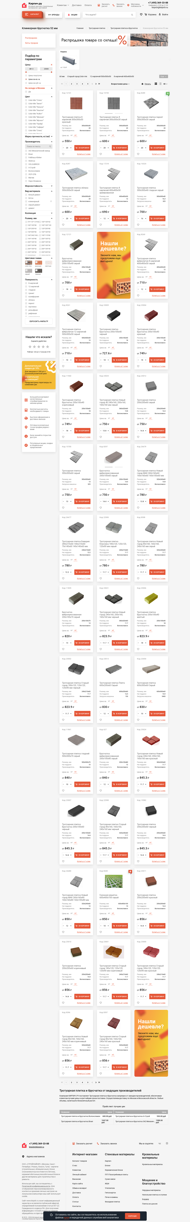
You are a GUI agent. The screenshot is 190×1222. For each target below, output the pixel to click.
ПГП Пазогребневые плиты (116, 1175)
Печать (148, 84)
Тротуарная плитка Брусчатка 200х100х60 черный (73, 826)
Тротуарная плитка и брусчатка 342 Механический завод (135, 1121)
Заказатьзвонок (120, 5)
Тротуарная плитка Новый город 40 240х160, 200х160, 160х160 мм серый (113, 402)
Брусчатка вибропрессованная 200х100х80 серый (109, 756)
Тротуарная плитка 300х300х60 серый (71, 471)
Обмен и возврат (79, 1188)
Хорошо (132, 1216)
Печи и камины (111, 1197)
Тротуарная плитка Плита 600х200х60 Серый (112, 684)
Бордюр (145, 1199)
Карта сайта (77, 1184)
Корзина (152, 14)
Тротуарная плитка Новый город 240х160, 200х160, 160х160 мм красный (150, 756)
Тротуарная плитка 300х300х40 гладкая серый (150, 189)
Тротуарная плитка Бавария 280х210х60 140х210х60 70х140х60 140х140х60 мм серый (76, 544)
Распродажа (31, 38)
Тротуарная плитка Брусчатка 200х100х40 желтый (148, 614)
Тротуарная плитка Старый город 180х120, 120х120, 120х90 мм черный (75, 685)
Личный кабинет (79, 1175)
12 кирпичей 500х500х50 (100, 76)
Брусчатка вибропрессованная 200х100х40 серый (71, 261)
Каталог (35, 14)
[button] (109, 113)
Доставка (76, 5)
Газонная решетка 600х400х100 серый (109, 896)
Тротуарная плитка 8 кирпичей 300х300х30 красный (72, 119)
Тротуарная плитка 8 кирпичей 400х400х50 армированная (110, 190)
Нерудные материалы (151, 1190)
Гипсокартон (110, 1193)
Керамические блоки (114, 1170)
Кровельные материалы (152, 1164)
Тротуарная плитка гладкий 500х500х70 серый (75, 754)
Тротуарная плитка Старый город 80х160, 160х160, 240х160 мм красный (113, 1039)
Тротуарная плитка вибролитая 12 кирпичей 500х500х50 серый (74, 331)
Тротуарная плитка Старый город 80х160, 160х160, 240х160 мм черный (113, 826)
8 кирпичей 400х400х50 (124, 76)
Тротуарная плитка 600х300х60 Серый (146, 684)
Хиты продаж (31, 43)
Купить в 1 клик (83, 154)
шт (72, 135)
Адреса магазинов (36, 1156)
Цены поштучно (35, 75)
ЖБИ (107, 1184)
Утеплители (110, 1188)
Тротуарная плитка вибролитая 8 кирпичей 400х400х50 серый (148, 261)
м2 (75, 135)
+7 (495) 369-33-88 (158, 3)
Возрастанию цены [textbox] (119, 84)
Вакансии (76, 1179)
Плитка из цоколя (149, 1204)
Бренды (55, 15)
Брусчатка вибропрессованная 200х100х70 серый (71, 614)
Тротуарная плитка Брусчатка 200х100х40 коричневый (73, 402)
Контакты (76, 1206)
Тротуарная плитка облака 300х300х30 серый (75, 189)
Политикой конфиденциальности (36, 1186)
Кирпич (108, 1161)
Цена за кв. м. (34, 79)
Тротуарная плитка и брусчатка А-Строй (132, 1116)
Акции (74, 15)
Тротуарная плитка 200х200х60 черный (146, 825)
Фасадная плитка (112, 1202)
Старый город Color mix (77, 76)
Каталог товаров (79, 1161)
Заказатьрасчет (106, 5)
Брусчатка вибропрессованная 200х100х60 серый (109, 473)
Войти (165, 14)
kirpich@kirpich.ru (160, 7)
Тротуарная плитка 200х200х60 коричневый (74, 967)
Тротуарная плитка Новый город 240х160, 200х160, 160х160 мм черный (112, 614)
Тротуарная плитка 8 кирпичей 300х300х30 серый (113, 118)
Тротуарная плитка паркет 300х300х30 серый (150, 118)
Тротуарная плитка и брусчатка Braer (77, 1121)
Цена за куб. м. (34, 83)
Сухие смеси (110, 1179)
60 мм (61, 76)
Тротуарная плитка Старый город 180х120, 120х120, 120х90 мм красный (150, 968)
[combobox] (120, 84)
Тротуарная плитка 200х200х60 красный (147, 896)
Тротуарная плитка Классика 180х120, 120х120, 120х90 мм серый (113, 544)
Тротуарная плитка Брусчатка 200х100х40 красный (148, 331)
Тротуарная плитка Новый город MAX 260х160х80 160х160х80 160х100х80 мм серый (75, 897)
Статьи (75, 1202)
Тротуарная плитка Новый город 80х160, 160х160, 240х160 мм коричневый (75, 1039)
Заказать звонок (108, 1143)
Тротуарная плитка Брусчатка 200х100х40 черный (111, 331)
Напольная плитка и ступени (154, 1195)
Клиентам (62, 5)
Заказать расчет (84, 1143)
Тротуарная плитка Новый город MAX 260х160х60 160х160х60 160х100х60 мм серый (150, 473)
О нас (74, 1165)
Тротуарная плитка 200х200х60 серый (146, 401)
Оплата (88, 5)
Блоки (107, 1165)
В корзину (84, 148)
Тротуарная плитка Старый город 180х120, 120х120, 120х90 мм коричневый (113, 968)
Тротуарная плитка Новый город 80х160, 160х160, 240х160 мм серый (150, 544)
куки (66, 1217)
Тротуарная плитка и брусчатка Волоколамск (80, 1116)
